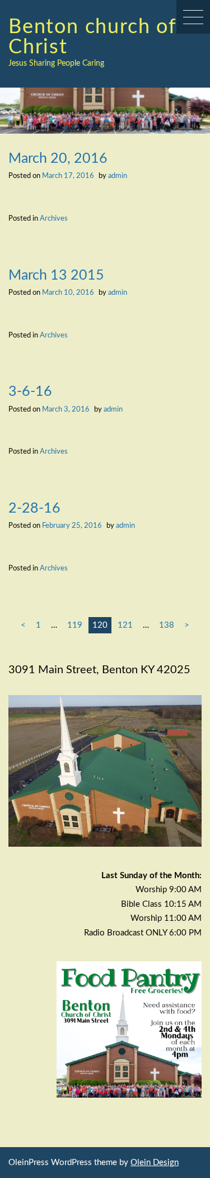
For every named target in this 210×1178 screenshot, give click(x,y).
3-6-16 (30, 392)
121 (125, 625)
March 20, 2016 (58, 159)
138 (166, 625)
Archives (54, 218)
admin (117, 175)
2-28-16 (34, 508)
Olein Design (154, 1162)
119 (74, 625)
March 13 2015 (56, 275)
